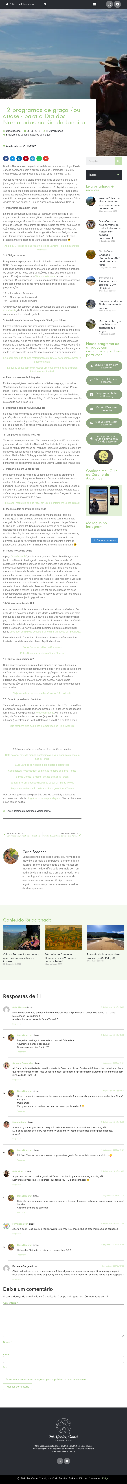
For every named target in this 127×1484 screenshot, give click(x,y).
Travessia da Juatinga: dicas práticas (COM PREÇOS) (108, 282)
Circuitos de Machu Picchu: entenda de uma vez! (110, 304)
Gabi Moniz (18, 1171)
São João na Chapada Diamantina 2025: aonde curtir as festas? (110, 258)
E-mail (7, 1354)
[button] (45, 4)
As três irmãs (19, 556)
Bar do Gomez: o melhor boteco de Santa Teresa (42, 776)
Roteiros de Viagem (40, 134)
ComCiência (9, 310)
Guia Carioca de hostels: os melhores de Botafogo (42, 764)
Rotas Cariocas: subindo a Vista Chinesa (42, 653)
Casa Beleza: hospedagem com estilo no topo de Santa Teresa (42, 770)
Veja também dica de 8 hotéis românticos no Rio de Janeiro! (42, 725)
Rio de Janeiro (21, 134)
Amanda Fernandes (22, 1063)
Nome (7, 1342)
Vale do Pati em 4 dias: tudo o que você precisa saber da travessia (109, 203)
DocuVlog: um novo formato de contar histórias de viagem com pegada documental (109, 230)
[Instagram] (109, 4)
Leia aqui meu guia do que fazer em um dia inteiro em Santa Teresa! (42, 502)
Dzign (105, 1478)
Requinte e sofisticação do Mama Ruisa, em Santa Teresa (42, 788)
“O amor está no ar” (46, 276)
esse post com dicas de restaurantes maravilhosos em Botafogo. (45, 631)
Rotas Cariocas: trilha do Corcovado (42, 647)
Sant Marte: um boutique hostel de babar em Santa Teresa (42, 782)
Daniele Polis (19, 1122)
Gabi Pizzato (19, 1007)
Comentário (10, 1303)
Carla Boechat (24, 1035)
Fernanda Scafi (20, 1223)
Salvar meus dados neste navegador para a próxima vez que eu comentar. (46, 1379)
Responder (16, 1024)
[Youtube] (117, 4)
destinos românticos (24, 811)
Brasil (9, 134)
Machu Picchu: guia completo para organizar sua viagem (110, 326)
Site (5, 1367)
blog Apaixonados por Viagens (43, 798)
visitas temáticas (44, 712)
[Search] (118, 161)
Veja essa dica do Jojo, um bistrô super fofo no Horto (42, 693)
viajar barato (44, 811)
